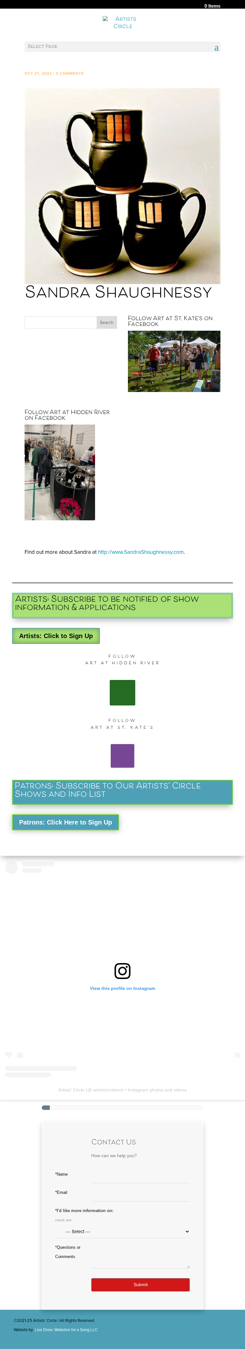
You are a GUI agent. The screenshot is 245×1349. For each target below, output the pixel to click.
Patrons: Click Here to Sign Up (65, 822)
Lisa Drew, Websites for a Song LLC (66, 1329)
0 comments (70, 73)
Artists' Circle (71, 1089)
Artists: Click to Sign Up (56, 635)
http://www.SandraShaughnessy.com (141, 552)
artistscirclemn (107, 1089)
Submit (141, 1284)
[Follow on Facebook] (122, 692)
